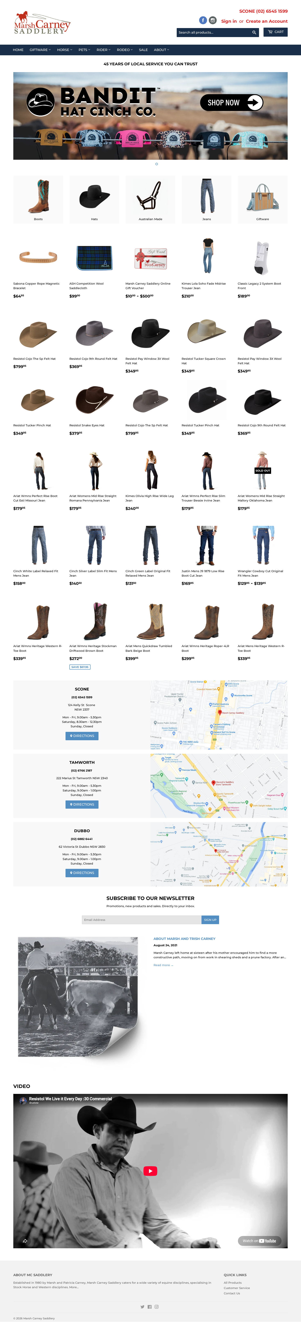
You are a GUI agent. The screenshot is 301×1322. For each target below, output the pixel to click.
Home (18, 50)
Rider (102, 50)
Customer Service (237, 1288)
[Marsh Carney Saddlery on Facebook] (149, 1307)
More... (74, 1287)
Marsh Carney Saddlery (39, 1318)
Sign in (229, 21)
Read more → (164, 965)
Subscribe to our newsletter (150, 898)
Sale (143, 50)
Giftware (39, 50)
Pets (83, 50)
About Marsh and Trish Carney (184, 939)
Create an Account (267, 21)
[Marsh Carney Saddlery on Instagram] (157, 1307)
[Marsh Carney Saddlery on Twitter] (142, 1307)
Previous (22, 116)
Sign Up (210, 920)
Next (279, 116)
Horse (63, 50)
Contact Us (232, 1293)
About (160, 50)
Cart (279, 32)
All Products (233, 1283)
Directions (83, 736)
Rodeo (123, 50)
